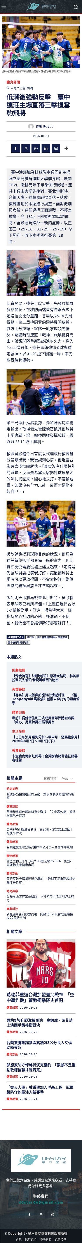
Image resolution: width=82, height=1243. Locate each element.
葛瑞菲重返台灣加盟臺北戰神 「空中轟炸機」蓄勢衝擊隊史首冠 (41, 814)
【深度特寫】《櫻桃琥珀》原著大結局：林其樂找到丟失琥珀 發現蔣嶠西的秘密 (45, 678)
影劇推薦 (18, 670)
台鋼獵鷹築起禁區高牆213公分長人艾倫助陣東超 (40, 847)
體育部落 (13, 82)
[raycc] (32, 126)
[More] (66, 148)
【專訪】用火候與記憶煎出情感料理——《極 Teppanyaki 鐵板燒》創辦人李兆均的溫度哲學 (46, 699)
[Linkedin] (46, 148)
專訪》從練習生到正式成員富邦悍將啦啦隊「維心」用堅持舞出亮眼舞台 (43, 720)
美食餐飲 (18, 689)
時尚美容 (12, 788)
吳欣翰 (30, 637)
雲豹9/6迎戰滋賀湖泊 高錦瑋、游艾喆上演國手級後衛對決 (40, 831)
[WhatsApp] (35, 148)
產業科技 (12, 908)
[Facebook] (15, 148)
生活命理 (18, 731)
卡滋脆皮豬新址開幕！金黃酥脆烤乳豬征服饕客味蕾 (45, 758)
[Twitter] (25, 148)
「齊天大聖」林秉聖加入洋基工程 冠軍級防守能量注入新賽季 (40, 1090)
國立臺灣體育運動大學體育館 (52, 637)
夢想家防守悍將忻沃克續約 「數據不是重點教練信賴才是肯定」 (41, 880)
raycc (48, 126)
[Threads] (52, 1215)
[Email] (56, 148)
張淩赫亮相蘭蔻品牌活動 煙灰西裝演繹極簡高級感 (40, 796)
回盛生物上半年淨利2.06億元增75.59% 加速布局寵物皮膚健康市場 (40, 863)
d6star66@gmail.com (41, 1202)
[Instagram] (41, 1215)
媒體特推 (50, 779)
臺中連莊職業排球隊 (18, 642)
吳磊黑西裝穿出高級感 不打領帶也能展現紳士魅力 (40, 898)
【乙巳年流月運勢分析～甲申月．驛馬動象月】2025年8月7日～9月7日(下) (45, 739)
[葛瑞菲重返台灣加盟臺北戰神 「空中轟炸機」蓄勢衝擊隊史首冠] (41, 963)
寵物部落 (12, 855)
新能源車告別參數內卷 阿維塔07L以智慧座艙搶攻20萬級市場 (40, 916)
